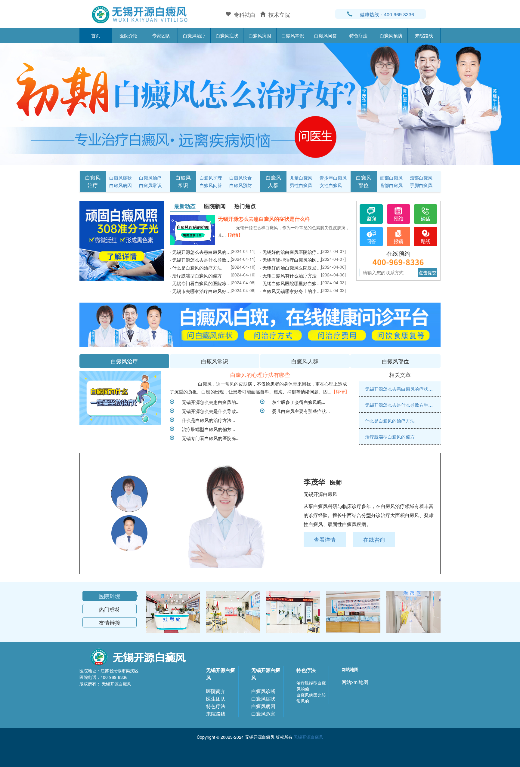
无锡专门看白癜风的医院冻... (208, 438)
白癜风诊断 (263, 691)
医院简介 (215, 691)
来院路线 (424, 35)
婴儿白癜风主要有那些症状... (299, 411)
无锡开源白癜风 (220, 674)
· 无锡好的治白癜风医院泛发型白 (290, 267)
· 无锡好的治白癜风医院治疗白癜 (290, 252)
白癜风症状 (227, 35)
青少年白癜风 (333, 177)
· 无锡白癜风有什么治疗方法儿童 (290, 275)
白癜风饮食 (240, 177)
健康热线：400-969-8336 (387, 14)
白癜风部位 (363, 181)
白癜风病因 (260, 35)
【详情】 (234, 235)
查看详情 (325, 539)
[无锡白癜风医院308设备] (260, 103)
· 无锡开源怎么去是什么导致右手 (200, 260)
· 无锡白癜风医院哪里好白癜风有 (290, 283)
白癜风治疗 (194, 35)
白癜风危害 (263, 713)
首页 (95, 35)
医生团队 (215, 698)
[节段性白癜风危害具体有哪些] (120, 398)
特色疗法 (358, 35)
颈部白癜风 (421, 177)
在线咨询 (374, 539)
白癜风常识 (292, 35)
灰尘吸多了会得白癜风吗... (296, 402)
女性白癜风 (331, 185)
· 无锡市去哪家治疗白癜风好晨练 (200, 291)
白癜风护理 (211, 177)
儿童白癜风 (301, 177)
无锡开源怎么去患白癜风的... (208, 402)
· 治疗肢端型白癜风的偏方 (196, 275)
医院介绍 (128, 35)
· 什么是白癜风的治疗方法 (196, 267)
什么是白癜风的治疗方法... (206, 420)
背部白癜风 (391, 185)
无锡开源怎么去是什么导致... (208, 411)
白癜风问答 (325, 35)
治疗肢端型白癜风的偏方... (206, 429)
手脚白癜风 (421, 185)
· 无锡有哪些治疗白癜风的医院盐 (290, 260)
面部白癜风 (391, 177)
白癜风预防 (391, 35)
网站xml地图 (355, 682)
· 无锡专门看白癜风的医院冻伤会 (200, 283)
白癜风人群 (273, 181)
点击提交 (428, 272)
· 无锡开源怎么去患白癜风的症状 (200, 252)
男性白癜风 (301, 185)
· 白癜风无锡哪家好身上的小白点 (290, 291)
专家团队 (161, 35)
